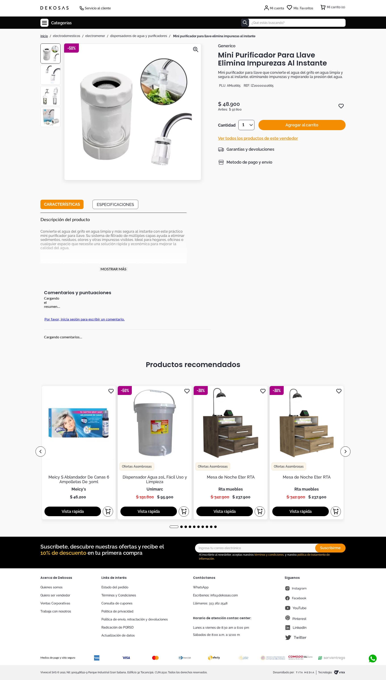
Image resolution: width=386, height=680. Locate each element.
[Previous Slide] (41, 451)
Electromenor (95, 36)
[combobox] (293, 23)
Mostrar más (113, 269)
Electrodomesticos (66, 36)
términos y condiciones (269, 554)
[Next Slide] (345, 451)
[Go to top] (372, 644)
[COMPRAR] (108, 511)
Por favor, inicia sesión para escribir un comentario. (84, 319)
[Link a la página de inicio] (44, 36)
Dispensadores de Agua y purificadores (138, 36)
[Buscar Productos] (245, 23)
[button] (132, 112)
